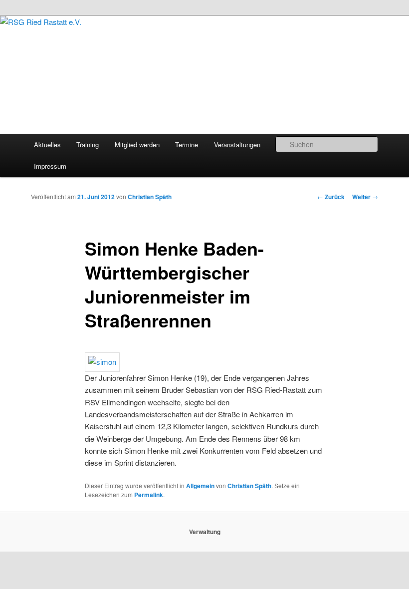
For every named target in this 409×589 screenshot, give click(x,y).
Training (87, 144)
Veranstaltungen (237, 144)
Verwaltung (204, 531)
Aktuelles (47, 144)
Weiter (365, 196)
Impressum (50, 166)
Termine (186, 144)
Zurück (331, 196)
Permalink (148, 494)
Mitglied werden (137, 144)
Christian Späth (150, 196)
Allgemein (200, 485)
